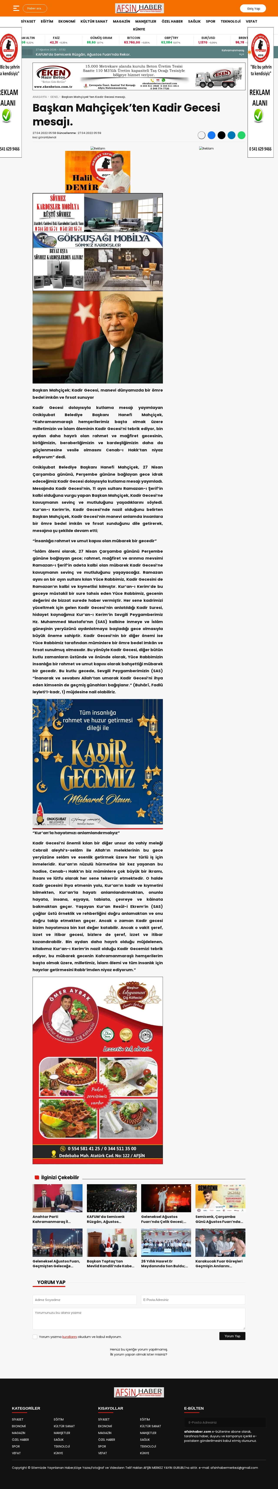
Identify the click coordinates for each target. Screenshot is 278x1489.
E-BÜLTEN (194, 1408)
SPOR (210, 21)
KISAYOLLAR (110, 1408)
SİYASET (28, 21)
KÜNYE (139, 29)
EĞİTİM (47, 21)
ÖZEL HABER (172, 21)
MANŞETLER (145, 21)
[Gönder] (261, 1422)
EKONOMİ (66, 21)
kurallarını (69, 1336)
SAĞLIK (194, 21)
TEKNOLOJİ (231, 21)
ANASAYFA (40, 97)
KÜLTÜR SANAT (94, 21)
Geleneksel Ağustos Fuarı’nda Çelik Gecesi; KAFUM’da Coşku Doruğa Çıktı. (100, 54)
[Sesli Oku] (201, 135)
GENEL (54, 97)
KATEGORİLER (26, 1408)
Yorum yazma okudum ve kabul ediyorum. (80, 1336)
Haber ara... (35, 8)
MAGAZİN (121, 21)
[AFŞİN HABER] (139, 8)
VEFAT (251, 21)
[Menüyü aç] (17, 8)
